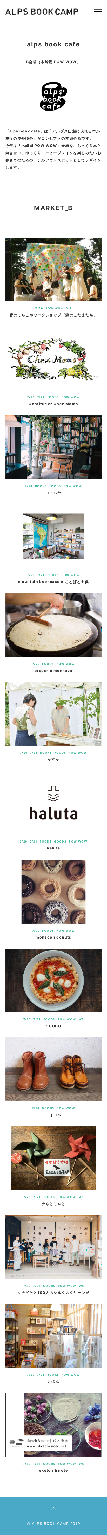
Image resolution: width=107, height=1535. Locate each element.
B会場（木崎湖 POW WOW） (53, 62)
